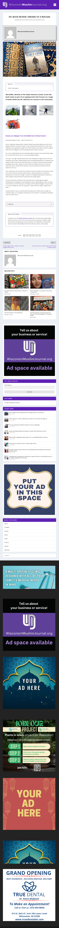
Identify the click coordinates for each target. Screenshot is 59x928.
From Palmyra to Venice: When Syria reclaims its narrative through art (28, 418)
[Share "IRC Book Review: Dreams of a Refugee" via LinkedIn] (33, 235)
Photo (6, 535)
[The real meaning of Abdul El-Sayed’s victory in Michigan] (6, 426)
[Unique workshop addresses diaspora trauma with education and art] (6, 432)
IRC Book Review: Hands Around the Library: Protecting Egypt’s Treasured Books (41, 314)
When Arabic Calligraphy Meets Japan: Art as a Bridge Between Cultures (28, 437)
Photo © (10, 84)
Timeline (6, 527)
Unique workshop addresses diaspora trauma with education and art (27, 431)
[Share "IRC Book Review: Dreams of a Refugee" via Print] (39, 235)
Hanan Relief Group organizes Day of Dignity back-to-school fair (26, 412)
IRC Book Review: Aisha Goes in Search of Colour (16, 291)
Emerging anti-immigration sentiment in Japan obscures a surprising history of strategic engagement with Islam (30, 457)
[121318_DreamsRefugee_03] (29, 115)
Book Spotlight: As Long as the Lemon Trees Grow (41, 291)
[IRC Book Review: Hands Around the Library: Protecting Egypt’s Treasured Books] (42, 303)
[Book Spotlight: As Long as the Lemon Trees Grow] (42, 281)
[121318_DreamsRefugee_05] (13, 128)
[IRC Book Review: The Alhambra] (16, 303)
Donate (6, 546)
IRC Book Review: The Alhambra (13, 312)
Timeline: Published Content (12, 402)
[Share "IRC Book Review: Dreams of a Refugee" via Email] (36, 235)
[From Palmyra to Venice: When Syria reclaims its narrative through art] (6, 420)
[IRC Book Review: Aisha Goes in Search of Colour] (16, 281)
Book (43, 20)
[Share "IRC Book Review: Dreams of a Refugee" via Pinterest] (30, 235)
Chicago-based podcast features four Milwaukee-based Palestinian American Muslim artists (30, 450)
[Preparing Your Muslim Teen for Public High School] (6, 444)
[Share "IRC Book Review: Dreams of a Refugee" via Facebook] (24, 235)
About (6, 523)
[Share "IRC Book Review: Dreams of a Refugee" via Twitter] (27, 235)
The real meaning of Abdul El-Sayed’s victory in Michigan (24, 425)
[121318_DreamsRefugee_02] (13, 115)
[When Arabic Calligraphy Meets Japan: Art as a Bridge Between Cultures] (6, 438)
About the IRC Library (14, 214)
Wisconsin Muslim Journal (26, 20)
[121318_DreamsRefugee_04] (46, 115)
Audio (6, 538)
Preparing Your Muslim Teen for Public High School (22, 443)
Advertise (6, 550)
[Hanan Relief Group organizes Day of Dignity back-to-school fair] (6, 413)
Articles (6, 531)
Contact (6, 542)
